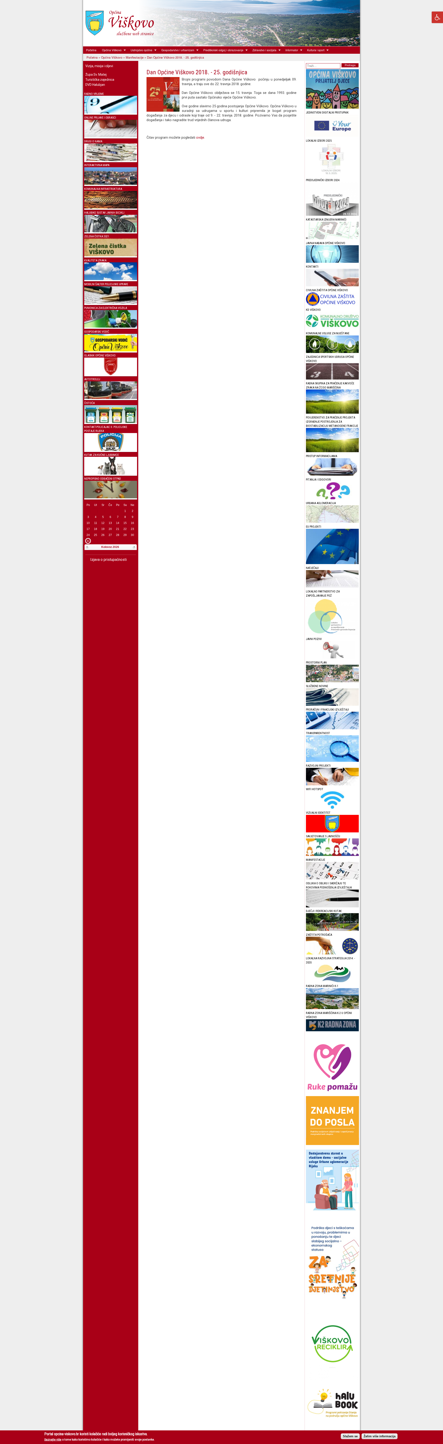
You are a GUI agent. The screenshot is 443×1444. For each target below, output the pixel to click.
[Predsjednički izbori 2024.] (332, 214)
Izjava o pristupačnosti (108, 559)
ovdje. (200, 137)
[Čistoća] (110, 422)
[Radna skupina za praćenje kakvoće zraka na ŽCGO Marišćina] (332, 412)
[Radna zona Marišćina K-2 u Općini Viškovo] (332, 1030)
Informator (290, 50)
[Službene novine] (332, 704)
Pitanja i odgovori (318, 479)
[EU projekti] (332, 563)
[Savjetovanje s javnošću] (332, 855)
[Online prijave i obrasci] (110, 136)
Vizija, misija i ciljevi (99, 66)
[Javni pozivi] (332, 657)
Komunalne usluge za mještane (327, 333)
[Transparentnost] (332, 760)
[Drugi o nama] (110, 160)
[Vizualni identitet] (332, 831)
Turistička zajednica (99, 79)
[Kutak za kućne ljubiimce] (110, 473)
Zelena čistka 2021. (97, 236)
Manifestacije (135, 57)
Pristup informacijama (321, 456)
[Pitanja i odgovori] (332, 498)
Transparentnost (318, 733)
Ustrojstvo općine (140, 50)
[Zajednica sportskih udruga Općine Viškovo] (332, 378)
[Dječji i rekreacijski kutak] (332, 930)
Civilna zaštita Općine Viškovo (327, 290)
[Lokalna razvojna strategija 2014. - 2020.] (332, 981)
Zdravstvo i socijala (263, 50)
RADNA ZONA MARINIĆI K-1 (322, 986)
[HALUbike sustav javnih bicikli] (110, 231)
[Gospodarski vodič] (110, 350)
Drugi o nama (93, 141)
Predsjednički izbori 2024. (323, 180)
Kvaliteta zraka (95, 260)
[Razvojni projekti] (332, 784)
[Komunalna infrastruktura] (110, 207)
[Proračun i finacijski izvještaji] (332, 728)
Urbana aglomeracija (321, 503)
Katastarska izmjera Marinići (326, 219)
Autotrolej (92, 379)
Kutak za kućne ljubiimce (101, 455)
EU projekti (313, 526)
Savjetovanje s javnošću (323, 836)
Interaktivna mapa (96, 165)
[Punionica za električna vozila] (110, 326)
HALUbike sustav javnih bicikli (104, 212)
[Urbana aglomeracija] (332, 521)
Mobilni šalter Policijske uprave (106, 284)
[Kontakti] (332, 285)
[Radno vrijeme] (110, 112)
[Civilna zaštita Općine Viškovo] (332, 305)
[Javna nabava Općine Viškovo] (332, 261)
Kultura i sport (314, 50)
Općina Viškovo (110, 50)
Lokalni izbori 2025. (319, 140)
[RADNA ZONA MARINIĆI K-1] (332, 1008)
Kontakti (312, 266)
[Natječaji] (332, 586)
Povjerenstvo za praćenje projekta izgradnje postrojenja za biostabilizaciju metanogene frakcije (332, 422)
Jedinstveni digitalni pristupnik (327, 112)
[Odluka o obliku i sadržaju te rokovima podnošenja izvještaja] (332, 906)
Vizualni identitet (318, 812)
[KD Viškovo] (332, 328)
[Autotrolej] (110, 398)
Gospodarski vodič (96, 331)
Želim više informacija (379, 1436)
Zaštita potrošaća (319, 934)
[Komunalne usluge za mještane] (332, 352)
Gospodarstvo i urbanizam (176, 50)
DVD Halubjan (95, 85)
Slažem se (350, 1436)
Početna (91, 50)
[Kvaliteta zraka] (110, 279)
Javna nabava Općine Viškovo (325, 243)
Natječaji (312, 568)
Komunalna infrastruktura (103, 189)
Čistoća (89, 403)
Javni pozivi (314, 639)
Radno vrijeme (94, 94)
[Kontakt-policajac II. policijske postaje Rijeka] (110, 449)
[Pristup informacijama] (332, 474)
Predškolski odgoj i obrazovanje (222, 50)
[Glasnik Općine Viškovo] (110, 374)
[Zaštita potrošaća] (332, 953)
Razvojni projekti (318, 765)
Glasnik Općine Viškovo (100, 355)
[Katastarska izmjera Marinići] (332, 238)
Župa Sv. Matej (96, 74)
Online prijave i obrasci (100, 117)
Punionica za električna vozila (105, 308)
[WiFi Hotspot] (332, 808)
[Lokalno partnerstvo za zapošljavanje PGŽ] (332, 634)
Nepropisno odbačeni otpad (102, 478)
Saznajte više (52, 1439)
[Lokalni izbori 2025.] (332, 175)
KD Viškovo (313, 309)
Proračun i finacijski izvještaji (327, 709)
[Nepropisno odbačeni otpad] (110, 497)
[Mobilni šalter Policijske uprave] (110, 303)
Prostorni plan (316, 662)
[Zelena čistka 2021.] (110, 255)
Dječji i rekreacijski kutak (324, 911)
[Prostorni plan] (332, 681)
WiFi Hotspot (314, 789)
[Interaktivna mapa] (110, 183)
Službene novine (317, 686)
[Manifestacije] (332, 878)
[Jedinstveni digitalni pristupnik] (332, 136)
